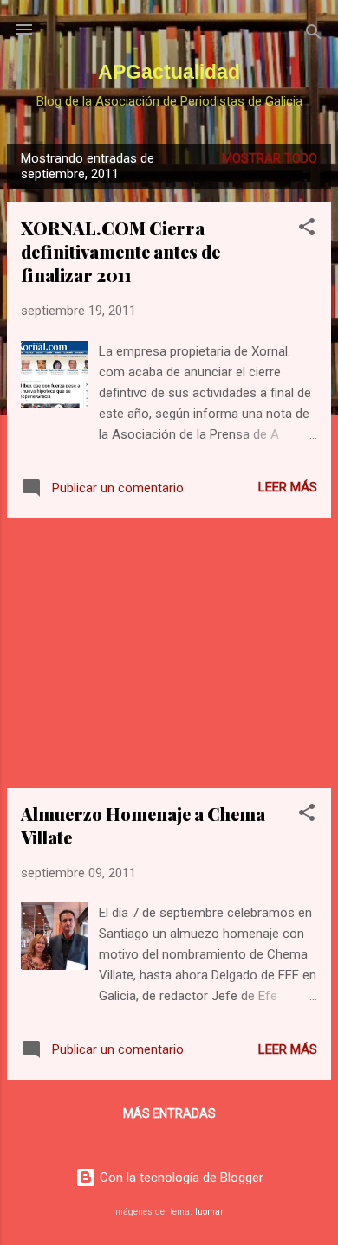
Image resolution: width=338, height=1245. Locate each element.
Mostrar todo (269, 158)
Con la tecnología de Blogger (179, 1177)
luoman (210, 1211)
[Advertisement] (169, 653)
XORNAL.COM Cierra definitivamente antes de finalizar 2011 (120, 251)
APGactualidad (169, 72)
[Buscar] (313, 35)
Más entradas (169, 1113)
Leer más (287, 487)
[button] (306, 229)
